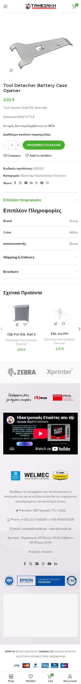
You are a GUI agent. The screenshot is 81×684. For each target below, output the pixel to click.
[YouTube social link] (49, 563)
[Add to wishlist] (25, 324)
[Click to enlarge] (11, 70)
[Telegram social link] (42, 183)
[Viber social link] (47, 183)
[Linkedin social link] (31, 183)
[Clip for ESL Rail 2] (21, 315)
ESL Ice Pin (59, 334)
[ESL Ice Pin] (60, 315)
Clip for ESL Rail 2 (21, 334)
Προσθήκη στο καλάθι (43, 145)
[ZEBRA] (22, 372)
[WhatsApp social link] (36, 183)
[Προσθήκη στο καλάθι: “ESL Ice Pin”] (56, 323)
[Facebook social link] (14, 183)
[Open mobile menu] (5, 6)
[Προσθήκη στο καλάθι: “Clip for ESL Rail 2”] (17, 324)
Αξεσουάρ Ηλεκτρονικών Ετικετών (43, 175)
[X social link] (20, 183)
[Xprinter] (59, 372)
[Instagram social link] (43, 563)
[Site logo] (40, 6)
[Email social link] (26, 183)
